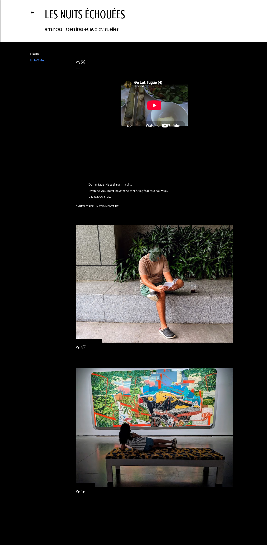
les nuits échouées (85, 14)
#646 (81, 491)
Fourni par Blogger (136, 525)
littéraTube (37, 60)
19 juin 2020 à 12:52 (99, 196)
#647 (81, 347)
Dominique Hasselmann (105, 184)
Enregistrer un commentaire (97, 206)
